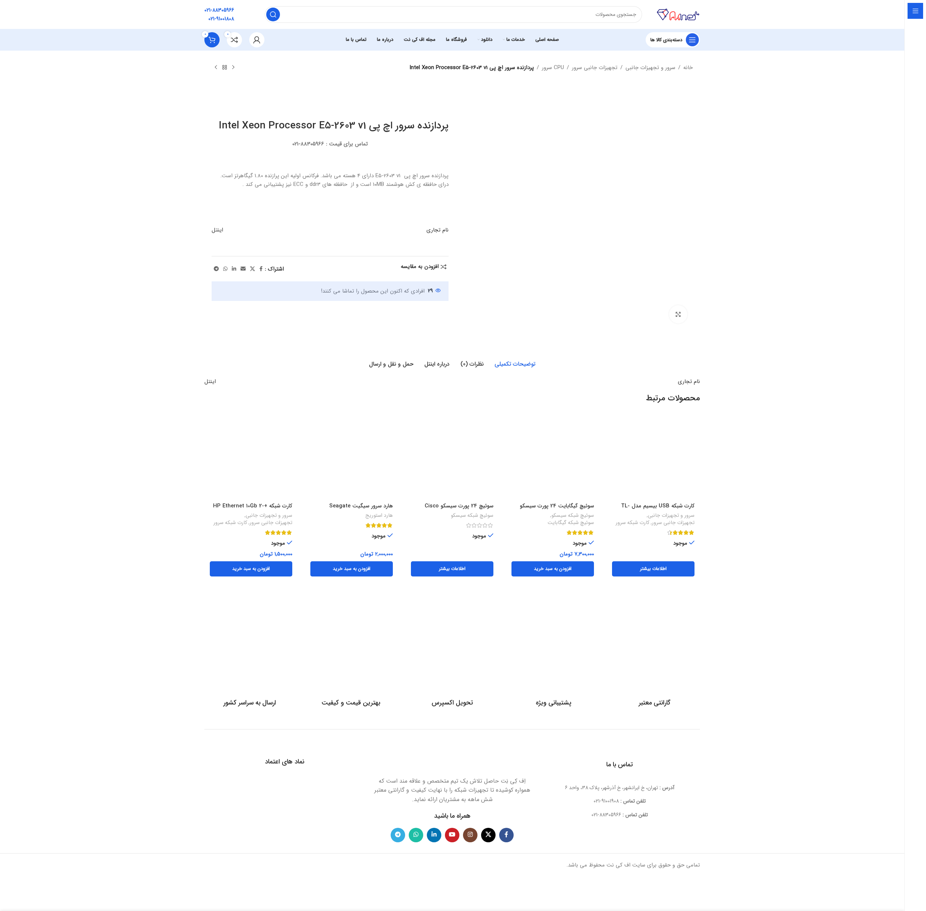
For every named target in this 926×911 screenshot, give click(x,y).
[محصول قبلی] (233, 67)
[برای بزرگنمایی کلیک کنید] (678, 314)
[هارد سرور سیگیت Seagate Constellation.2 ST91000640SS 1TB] (351, 458)
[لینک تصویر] (452, 756)
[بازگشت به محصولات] (224, 67)
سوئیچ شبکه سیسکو (572, 515)
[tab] (514, 364)
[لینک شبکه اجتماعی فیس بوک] (261, 269)
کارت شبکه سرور (632, 523)
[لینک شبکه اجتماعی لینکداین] (234, 269)
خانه (688, 67)
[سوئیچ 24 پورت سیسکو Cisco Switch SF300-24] (452, 458)
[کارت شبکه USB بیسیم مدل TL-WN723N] (653, 458)
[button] (552, 568)
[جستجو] (273, 14)
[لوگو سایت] (678, 14)
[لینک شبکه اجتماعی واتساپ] (225, 269)
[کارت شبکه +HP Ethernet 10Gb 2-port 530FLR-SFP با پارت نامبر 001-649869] (251, 458)
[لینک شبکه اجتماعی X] (252, 269)
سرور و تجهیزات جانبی (650, 67)
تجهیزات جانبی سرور (594, 67)
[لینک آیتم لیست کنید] (620, 801)
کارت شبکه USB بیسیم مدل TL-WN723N (657, 510)
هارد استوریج (379, 515)
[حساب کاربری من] (257, 40)
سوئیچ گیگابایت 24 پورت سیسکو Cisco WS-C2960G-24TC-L (557, 510)
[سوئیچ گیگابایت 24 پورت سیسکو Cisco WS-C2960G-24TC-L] (552, 458)
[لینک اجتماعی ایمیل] (243, 269)
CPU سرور (553, 67)
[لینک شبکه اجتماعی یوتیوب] (452, 835)
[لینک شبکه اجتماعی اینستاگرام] (470, 835)
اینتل (217, 230)
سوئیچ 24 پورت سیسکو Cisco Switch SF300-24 (459, 510)
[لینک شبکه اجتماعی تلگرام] (216, 269)
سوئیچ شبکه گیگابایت (571, 523)
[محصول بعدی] (216, 67)
